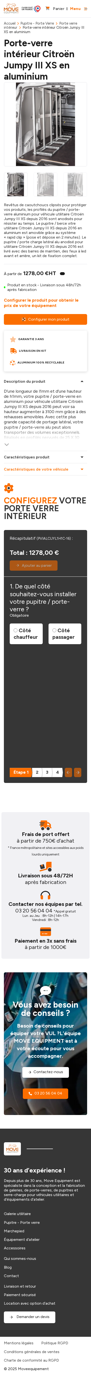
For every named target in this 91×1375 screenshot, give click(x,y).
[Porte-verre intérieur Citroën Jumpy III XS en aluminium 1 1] (45, 124)
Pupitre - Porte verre (22, 1222)
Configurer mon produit (48, 319)
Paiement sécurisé (20, 1294)
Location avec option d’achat (29, 1303)
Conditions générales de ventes (31, 1351)
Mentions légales (18, 1343)
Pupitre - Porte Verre (37, 23)
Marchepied (14, 1231)
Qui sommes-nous (20, 1258)
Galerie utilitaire (17, 1213)
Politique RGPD (54, 1343)
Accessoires (14, 1248)
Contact (11, 1275)
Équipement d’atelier (22, 1239)
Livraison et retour (20, 1286)
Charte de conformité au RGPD (31, 1360)
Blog (8, 1267)
